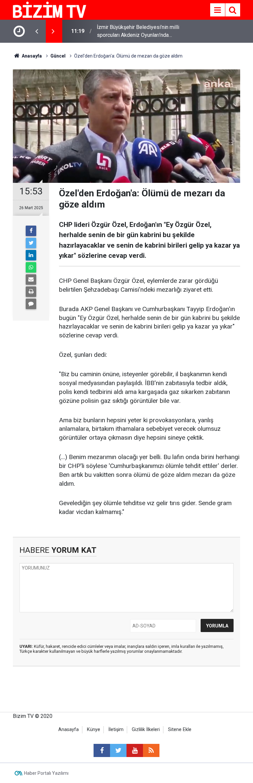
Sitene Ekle (179, 729)
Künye (93, 729)
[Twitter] (31, 243)
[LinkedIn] (31, 255)
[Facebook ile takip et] (102, 750)
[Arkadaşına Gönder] (31, 279)
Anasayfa (68, 729)
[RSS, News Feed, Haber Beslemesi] (151, 750)
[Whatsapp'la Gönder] (31, 267)
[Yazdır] (31, 291)
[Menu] (217, 10)
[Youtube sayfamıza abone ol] (134, 750)
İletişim (116, 729)
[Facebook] (31, 231)
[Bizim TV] (49, 9)
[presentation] (36, 31)
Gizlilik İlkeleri (146, 729)
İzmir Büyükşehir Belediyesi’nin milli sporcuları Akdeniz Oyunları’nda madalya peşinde (138, 31)
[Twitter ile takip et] (118, 750)
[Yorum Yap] (31, 304)
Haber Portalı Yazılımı (46, 773)
